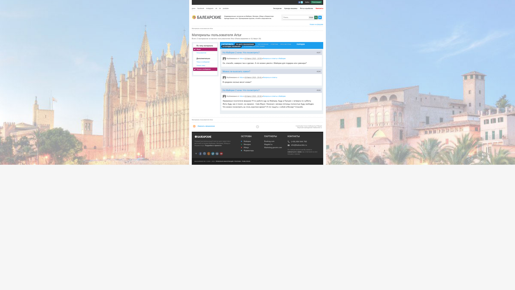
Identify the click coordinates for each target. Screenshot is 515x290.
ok (216, 8)
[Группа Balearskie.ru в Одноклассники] (208, 153)
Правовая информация (224, 161)
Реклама (237, 161)
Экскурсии (277, 8)
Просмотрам (285, 44)
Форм (198, 49)
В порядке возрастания (254, 46)
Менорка (247, 144)
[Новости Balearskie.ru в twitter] (212, 153)
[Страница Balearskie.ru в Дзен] (196, 153)
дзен (193, 8)
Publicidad (246, 161)
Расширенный (320, 17)
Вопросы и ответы (270, 77)
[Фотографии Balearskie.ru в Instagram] (204, 153)
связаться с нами (294, 152)
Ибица (246, 147)
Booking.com (269, 141)
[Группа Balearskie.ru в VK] (217, 153)
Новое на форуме (316, 24)
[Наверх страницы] (257, 126)
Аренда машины (290, 8)
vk (220, 8)
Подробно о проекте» (213, 145)
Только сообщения (203, 69)
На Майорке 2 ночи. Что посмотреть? (241, 52)
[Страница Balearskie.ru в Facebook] (200, 153)
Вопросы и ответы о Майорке (274, 58)
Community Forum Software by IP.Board (309, 126)
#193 (319, 90)
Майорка (247, 141)
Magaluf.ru (268, 144)
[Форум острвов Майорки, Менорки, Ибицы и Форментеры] (207, 17)
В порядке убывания (231, 46)
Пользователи (201, 53)
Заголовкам (263, 44)
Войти (307, 2)
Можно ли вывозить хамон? (236, 71)
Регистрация (316, 2)
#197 (319, 53)
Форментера (249, 151)
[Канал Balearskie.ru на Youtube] (221, 153)
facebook (200, 8)
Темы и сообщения (202, 62)
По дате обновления (245, 44)
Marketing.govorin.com (273, 147)
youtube (226, 8)
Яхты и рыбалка (306, 8)
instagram (209, 8)
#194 (319, 72)
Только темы (200, 65)
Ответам (274, 44)
